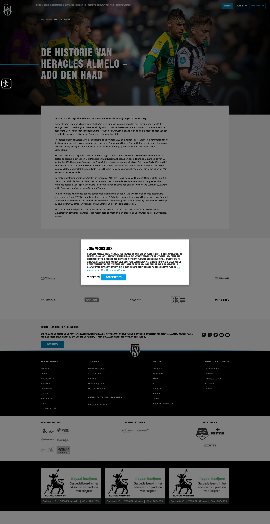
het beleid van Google (115, 270)
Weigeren (93, 277)
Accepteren (114, 277)
